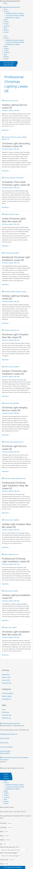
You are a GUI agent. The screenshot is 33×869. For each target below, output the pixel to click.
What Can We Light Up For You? (9, 847)
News (5, 28)
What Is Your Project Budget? (8, 853)
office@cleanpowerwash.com (9, 734)
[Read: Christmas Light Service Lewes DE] (12, 442)
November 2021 (6, 683)
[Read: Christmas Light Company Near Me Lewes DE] (10, 330)
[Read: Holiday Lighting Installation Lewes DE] (10, 591)
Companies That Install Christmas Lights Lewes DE (16, 183)
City (1, 844)
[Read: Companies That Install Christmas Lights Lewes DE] (12, 177)
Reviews (6, 30)
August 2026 (6, 674)
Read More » (5, 130)
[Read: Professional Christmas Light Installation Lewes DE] (10, 554)
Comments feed (6, 715)
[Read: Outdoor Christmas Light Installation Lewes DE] (10, 366)
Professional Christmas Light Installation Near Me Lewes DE (15, 485)
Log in (4, 709)
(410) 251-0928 (4, 738)
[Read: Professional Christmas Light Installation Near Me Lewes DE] (14, 478)
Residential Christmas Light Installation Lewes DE (16, 258)
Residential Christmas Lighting (14, 13)
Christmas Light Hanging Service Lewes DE (14, 409)
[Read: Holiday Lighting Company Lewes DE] (14, 291)
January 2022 (6, 680)
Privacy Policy (4, 742)
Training (6, 21)
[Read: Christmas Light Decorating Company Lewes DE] (16, 138)
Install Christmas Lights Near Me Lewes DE (14, 220)
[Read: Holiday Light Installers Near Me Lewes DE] (10, 520)
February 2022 (6, 677)
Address (2, 840)
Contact (6, 32)
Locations (7, 26)
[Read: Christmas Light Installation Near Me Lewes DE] (9, 627)
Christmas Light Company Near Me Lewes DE (15, 336)
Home (5, 9)
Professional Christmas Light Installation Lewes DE (16, 560)
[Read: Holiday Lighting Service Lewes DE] (10, 100)
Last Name (3, 827)
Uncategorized (6, 699)
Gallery (6, 19)
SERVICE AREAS (5, 753)
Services (6, 11)
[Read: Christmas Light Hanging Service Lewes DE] (10, 403)
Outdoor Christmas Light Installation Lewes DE (14, 372)
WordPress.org (6, 718)
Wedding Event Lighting (13, 17)
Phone (2, 835)
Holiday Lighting (6, 696)
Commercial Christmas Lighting (15, 15)
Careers (6, 24)
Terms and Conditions (6, 747)
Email (1, 831)
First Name (3, 823)
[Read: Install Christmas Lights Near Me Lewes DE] (10, 214)
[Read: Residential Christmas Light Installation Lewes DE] (10, 253)
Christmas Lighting (7, 110)
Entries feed (5, 712)
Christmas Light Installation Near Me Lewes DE (16, 633)
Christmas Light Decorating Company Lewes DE (16, 145)
